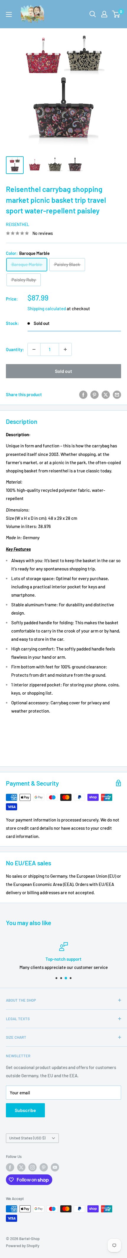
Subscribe (25, 1110)
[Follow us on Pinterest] (44, 1167)
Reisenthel (17, 224)
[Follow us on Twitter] (21, 1167)
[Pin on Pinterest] (94, 394)
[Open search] (92, 14)
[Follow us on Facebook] (10, 1167)
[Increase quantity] (65, 349)
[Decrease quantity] (34, 349)
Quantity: (15, 349)
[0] (116, 14)
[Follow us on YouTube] (55, 1167)
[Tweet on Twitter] (106, 394)
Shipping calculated (46, 308)
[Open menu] (9, 14)
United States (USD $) (27, 1138)
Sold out (63, 371)
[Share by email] (117, 394)
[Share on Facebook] (83, 394)
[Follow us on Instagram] (32, 1167)
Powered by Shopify (22, 1245)
